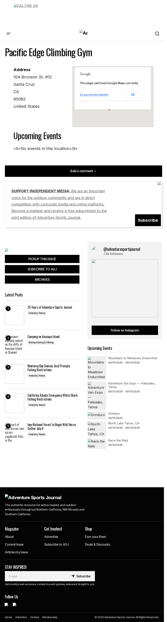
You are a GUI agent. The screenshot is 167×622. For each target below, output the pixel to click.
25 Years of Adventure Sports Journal (49, 307)
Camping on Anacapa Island (43, 337)
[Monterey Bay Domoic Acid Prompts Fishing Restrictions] (14, 373)
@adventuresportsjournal (121, 249)
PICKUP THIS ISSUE (42, 259)
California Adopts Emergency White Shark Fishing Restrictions (52, 397)
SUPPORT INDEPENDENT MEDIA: (59, 204)
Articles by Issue (16, 552)
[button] (8, 33)
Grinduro (114, 413)
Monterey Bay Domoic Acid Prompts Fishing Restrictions (48, 368)
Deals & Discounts (97, 544)
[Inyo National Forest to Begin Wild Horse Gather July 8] (14, 432)
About (9, 537)
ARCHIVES (42, 279)
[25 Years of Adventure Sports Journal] (14, 315)
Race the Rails (118, 440)
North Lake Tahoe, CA (123, 423)
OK (133, 94)
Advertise (51, 537)
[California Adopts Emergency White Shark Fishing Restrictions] (14, 403)
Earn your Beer (95, 537)
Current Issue (14, 544)
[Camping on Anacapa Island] (14, 344)
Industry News (37, 313)
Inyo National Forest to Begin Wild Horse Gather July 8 (51, 426)
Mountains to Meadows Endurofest (132, 358)
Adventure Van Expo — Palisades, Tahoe (131, 385)
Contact (34, 617)
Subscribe (148, 220)
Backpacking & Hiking (41, 342)
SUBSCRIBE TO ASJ (42, 269)
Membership (49, 617)
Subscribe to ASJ (56, 544)
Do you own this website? (94, 94)
